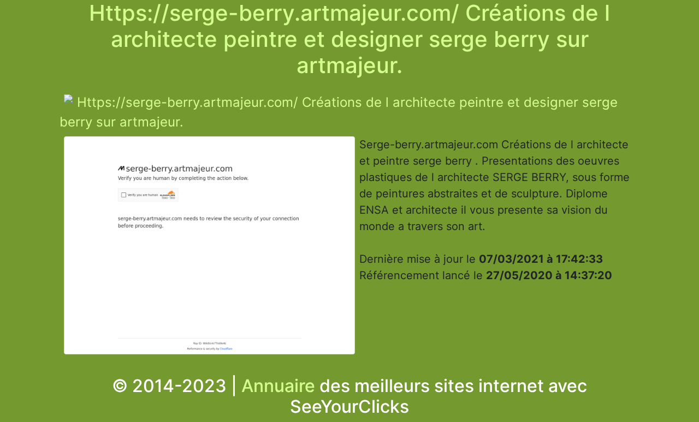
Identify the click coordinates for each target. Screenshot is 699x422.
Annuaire (278, 385)
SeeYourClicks (349, 406)
